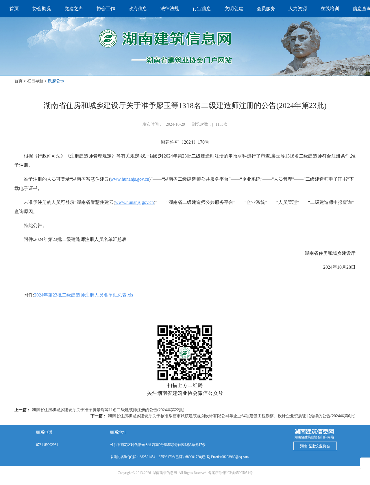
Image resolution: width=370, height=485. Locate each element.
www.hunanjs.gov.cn (129, 179)
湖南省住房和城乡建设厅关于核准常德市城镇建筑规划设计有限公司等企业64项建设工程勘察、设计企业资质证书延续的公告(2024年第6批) (232, 416)
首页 (18, 81)
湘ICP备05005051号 (238, 473)
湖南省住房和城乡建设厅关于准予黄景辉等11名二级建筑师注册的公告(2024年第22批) (108, 410)
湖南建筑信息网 (165, 473)
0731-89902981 (47, 445)
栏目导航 (35, 81)
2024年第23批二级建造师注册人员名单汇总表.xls (83, 294)
